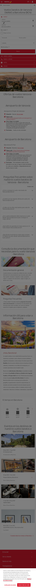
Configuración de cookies (10, 585)
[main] (18, 578)
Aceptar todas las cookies (24, 585)
